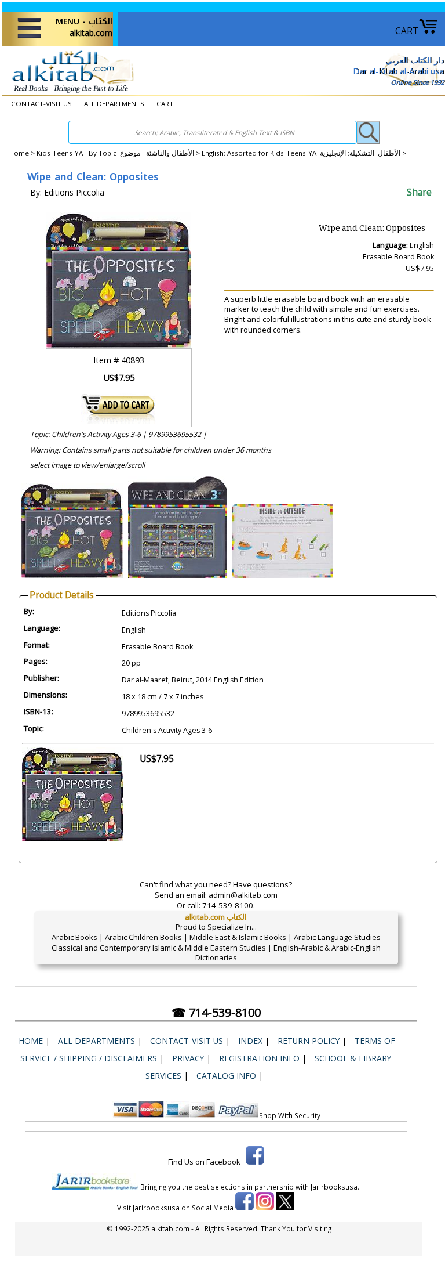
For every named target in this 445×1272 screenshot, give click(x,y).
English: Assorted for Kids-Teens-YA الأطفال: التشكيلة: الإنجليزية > (304, 153)
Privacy (188, 1058)
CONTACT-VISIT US (41, 103)
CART (406, 30)
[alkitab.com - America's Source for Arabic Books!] (70, 92)
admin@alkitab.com (243, 895)
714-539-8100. (228, 905)
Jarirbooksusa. (335, 1186)
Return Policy (309, 1040)
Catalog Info (226, 1075)
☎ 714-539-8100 (216, 1012)
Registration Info (259, 1058)
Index (250, 1040)
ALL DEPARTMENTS (114, 103)
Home (19, 153)
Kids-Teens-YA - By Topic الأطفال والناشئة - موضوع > (119, 153)
